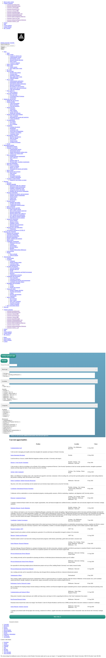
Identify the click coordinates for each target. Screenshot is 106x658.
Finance (5, 423)
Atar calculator (7, 652)
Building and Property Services (11, 421)
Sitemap (6, 628)
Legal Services (7, 427)
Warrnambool (7, 400)
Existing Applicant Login (8, 355)
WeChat (6, 649)
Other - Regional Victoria (10, 399)
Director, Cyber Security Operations (19, 462)
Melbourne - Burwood (9, 394)
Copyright (6, 624)
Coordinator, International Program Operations (22, 488)
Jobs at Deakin (7, 630)
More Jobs (57, 616)
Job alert (4, 360)
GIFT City (6, 386)
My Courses (7, 28)
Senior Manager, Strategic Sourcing (19, 606)
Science (5, 416)
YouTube (6, 650)
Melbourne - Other (8, 397)
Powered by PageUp (13, 621)
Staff (5, 24)
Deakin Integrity (8, 631)
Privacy (5, 627)
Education (6, 412)
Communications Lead (16, 448)
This (5, 647)
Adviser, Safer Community (17, 472)
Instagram (6, 645)
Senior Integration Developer (18, 455)
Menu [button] (2, 49)
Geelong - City (7, 392)
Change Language (8, 3)
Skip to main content (9, 2)
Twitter (5, 643)
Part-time (6, 376)
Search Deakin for (5, 44)
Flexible (6, 390)
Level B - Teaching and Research (12, 374)
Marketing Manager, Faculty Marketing (20, 508)
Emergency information (9, 634)
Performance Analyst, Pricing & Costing (20, 583)
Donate (5, 632)
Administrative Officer (16, 575)
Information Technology (9, 424)
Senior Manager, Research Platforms (19, 543)
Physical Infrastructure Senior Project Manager (22, 561)
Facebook (6, 642)
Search (2, 47)
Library (5, 22)
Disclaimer (6, 625)
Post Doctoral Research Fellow (18, 599)
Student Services (8, 431)
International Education (9, 426)
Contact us (6, 635)
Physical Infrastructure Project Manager (20, 553)
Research (6, 415)
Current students (8, 25)
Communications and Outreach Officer (20, 592)
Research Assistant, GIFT (17, 529)
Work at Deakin (7, 340)
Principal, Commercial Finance (18, 498)
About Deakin (7, 338)
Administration (7, 420)
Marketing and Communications (11, 430)
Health (5, 413)
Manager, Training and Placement (19, 535)
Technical (6, 433)
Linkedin (6, 646)
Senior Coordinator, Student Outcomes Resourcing (23, 480)
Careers (5, 341)
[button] (6, 47)
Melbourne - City (8, 396)
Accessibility (7, 637)
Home (5, 337)
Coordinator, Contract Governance (19, 520)
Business (6, 410)
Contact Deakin (7, 27)
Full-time (6, 373)
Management (7, 428)
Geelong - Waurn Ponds (9, 393)
